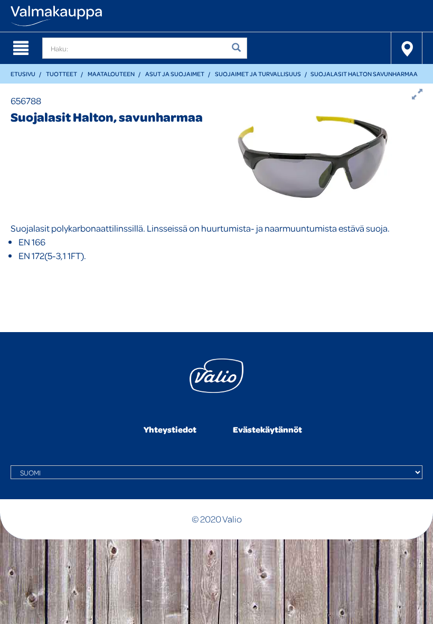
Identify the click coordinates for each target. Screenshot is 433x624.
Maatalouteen (111, 73)
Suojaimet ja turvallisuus (258, 73)
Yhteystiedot (170, 429)
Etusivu (23, 73)
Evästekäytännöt (267, 429)
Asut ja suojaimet (174, 73)
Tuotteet (61, 73)
